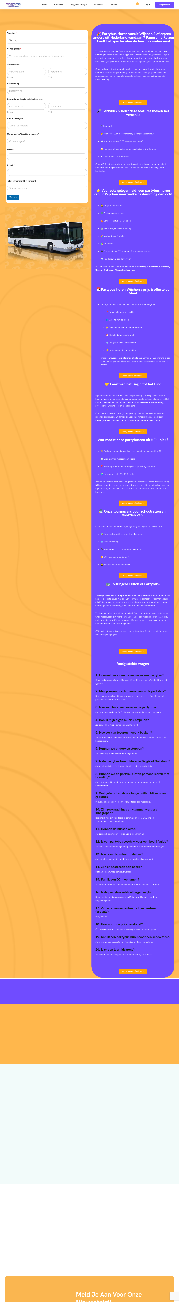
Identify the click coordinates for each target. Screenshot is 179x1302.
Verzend (13, 197)
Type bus (12, 33)
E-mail (11, 165)
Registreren (164, 4)
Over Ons (98, 5)
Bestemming (13, 83)
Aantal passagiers (16, 118)
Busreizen (58, 5)
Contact (113, 5)
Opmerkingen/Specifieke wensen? (23, 134)
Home (44, 5)
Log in (147, 4)
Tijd (50, 77)
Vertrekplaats (14, 49)
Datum (10, 77)
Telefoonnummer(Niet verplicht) (21, 181)
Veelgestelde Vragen (79, 5)
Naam (10, 149)
